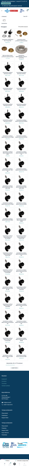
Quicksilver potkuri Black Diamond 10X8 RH (21, 271)
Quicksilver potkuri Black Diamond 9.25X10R (21, 288)
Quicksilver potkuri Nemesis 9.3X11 (8, 73)
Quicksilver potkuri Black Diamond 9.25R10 (21, 121)
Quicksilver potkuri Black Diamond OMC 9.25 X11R (7, 187)
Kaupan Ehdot (5, 417)
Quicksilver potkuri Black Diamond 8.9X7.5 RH (21, 322)
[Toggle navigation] (1, 11)
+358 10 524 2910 (7, 404)
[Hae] (19, 463)
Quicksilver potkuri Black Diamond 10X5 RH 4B (7, 288)
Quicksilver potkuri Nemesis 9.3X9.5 (21, 73)
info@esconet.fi (7, 402)
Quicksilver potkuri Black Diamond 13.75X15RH (8, 237)
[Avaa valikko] (14, 464)
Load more (14, 368)
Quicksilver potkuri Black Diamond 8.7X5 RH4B (21, 339)
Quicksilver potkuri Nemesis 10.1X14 (21, 89)
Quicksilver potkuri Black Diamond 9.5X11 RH (21, 254)
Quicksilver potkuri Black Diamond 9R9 (21, 356)
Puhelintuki (4, 435)
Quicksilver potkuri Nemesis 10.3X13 (8, 105)
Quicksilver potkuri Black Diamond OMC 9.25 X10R (21, 187)
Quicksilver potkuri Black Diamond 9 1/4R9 (8, 136)
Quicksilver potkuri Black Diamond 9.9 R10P (8, 153)
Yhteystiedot (5, 413)
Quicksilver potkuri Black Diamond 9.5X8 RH (21, 305)
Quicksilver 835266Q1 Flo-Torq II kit (7, 40)
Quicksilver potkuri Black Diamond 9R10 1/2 (7, 356)
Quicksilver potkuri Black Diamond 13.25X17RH (21, 237)
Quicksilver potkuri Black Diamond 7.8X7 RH (7, 170)
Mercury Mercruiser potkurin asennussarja (8, 56)
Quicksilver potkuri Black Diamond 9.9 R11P (21, 136)
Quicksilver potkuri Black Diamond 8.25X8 (21, 169)
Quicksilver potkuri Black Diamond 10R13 (7, 219)
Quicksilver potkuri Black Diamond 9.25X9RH (8, 305)
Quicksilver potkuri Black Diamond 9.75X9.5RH (8, 271)
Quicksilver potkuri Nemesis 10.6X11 (8, 121)
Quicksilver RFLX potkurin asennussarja (21, 40)
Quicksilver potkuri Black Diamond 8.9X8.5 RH (8, 322)
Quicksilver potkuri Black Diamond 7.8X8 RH (21, 153)
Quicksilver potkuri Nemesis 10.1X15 (8, 89)
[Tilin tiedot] (24, 463)
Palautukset (4, 415)
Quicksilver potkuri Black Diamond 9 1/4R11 (8, 203)
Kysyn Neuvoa (5, 432)
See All (25, 16)
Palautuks (4, 428)
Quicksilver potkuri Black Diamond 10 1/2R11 (21, 220)
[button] (22, 460)
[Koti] (4, 463)
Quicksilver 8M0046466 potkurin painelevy (21, 56)
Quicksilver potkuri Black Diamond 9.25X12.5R (8, 254)
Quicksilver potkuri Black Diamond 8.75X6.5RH (8, 339)
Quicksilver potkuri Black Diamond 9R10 (21, 203)
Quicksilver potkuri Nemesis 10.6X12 (21, 105)
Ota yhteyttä (6, 3)
